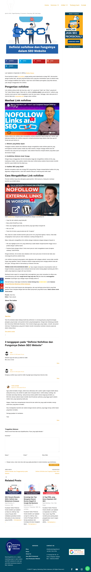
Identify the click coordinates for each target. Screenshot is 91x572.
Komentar (8, 435)
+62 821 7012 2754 (52, 551)
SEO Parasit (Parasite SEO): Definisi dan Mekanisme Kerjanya (12, 499)
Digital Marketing (16, 13)
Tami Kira (7, 316)
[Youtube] (76, 569)
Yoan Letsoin (15, 385)
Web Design (38, 13)
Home (47, 5)
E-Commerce (23, 13)
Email (25, 455)
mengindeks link (19, 96)
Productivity (29, 13)
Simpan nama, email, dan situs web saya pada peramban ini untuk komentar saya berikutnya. (31, 462)
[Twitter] (12, 477)
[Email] (15, 477)
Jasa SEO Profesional (32, 556)
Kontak (83, 5)
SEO (34, 13)
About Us (28, 554)
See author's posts (10, 331)
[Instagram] (81, 569)
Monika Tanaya (30, 73)
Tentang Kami (74, 5)
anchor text (11, 216)
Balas (58, 363)
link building (21, 76)
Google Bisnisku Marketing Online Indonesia (17, 284)
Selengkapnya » (32, 524)
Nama (7, 455)
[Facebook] (9, 477)
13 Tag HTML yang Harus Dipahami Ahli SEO (49, 499)
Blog (27, 549)
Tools (52, 503)
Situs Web (45, 455)
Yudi (11, 352)
